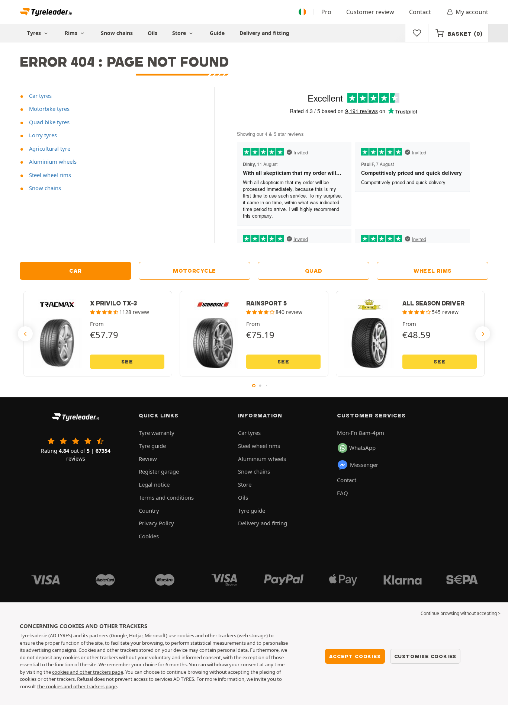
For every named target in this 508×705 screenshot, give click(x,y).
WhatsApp (362, 447)
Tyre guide (152, 445)
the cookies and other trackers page (77, 686)
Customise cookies (425, 656)
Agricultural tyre (49, 148)
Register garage (159, 471)
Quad (313, 270)
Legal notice (154, 484)
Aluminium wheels (52, 161)
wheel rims (432, 270)
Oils (152, 32)
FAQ (342, 493)
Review (148, 458)
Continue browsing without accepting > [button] (461, 613)
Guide (217, 32)
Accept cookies (354, 656)
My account (472, 12)
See (127, 361)
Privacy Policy (156, 523)
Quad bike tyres (49, 122)
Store (179, 32)
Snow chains (117, 32)
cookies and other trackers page (87, 672)
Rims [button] (72, 32)
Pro (326, 12)
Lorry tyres (42, 135)
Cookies (149, 536)
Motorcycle (194, 270)
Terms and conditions (166, 497)
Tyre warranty (156, 432)
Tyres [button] (34, 32)
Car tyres (40, 95)
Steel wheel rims (49, 175)
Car (75, 270)
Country (149, 510)
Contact (420, 12)
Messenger (364, 464)
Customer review (370, 12)
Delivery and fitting (264, 32)
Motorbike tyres (49, 108)
